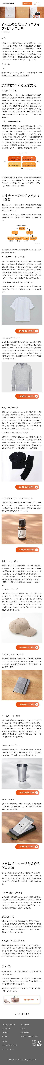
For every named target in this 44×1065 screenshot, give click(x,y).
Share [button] (5, 38)
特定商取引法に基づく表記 (9, 1045)
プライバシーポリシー (8, 1049)
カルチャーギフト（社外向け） (30, 1036)
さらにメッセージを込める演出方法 (16, 75)
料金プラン (5, 1032)
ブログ (23, 1028)
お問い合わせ (27, 3)
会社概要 (4, 1041)
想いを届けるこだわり (8, 1024)
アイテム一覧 (6, 1028)
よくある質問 (25, 1024)
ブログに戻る (23, 1014)
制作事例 (4, 1036)
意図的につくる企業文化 (10, 73)
